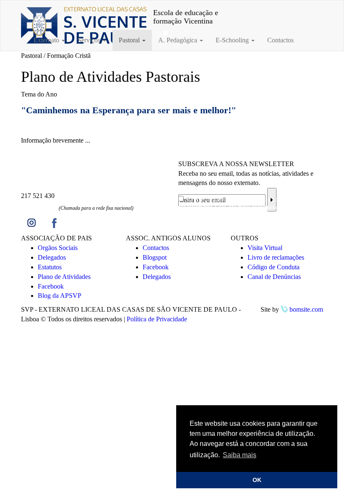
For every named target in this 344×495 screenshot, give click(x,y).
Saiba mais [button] (239, 455)
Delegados (52, 257)
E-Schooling (233, 40)
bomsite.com (305, 309)
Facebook (51, 286)
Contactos (280, 40)
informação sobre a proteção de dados (244, 199)
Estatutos (50, 267)
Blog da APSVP (59, 295)
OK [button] (257, 480)
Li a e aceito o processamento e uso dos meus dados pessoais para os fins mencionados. (246, 207)
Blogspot (155, 257)
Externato (47, 40)
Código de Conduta (274, 267)
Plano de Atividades (64, 276)
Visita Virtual (265, 247)
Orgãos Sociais (58, 247)
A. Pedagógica (178, 40)
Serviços (90, 40)
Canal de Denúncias (274, 276)
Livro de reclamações (276, 257)
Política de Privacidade (157, 319)
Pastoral (130, 40)
